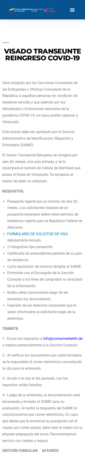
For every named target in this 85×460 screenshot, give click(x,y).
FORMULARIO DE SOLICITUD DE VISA (37, 234)
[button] (72, 10)
